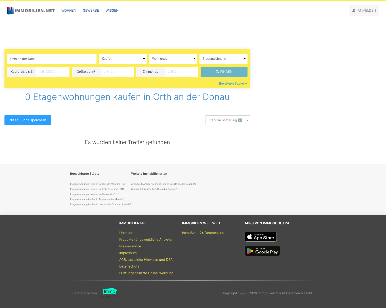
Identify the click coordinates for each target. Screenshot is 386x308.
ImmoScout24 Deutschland (203, 233)
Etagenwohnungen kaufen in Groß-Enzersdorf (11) (97, 189)
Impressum (128, 253)
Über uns (126, 233)
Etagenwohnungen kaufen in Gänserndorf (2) (94, 194)
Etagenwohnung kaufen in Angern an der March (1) (97, 199)
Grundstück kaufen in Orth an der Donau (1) (154, 189)
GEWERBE (91, 10)
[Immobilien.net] (31, 11)
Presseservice (130, 246)
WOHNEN (68, 10)
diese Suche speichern (28, 120)
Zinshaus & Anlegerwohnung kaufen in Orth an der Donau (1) (163, 184)
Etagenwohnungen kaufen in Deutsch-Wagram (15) (97, 184)
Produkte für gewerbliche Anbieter (145, 239)
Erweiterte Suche (231, 83)
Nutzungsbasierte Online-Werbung (146, 273)
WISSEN (112, 10)
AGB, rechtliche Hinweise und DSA (146, 259)
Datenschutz (129, 266)
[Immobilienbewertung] (107, 293)
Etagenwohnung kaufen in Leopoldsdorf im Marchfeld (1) (100, 204)
